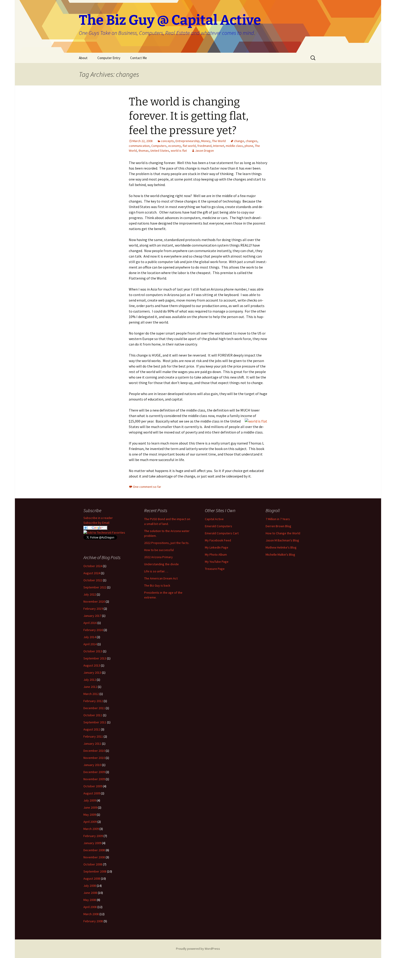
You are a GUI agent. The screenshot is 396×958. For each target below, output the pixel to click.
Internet (218, 146)
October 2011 (92, 715)
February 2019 (93, 609)
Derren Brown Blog (278, 526)
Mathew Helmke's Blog (281, 547)
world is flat (179, 150)
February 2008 (93, 921)
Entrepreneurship (188, 141)
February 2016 (93, 630)
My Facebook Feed (218, 540)
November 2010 (94, 758)
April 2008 (90, 907)
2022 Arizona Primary (158, 557)
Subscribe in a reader (98, 518)
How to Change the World (283, 533)
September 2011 (94, 722)
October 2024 (92, 566)
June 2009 (90, 807)
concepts (167, 141)
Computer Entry (108, 58)
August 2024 (91, 573)
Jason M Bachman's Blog (282, 540)
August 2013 (91, 665)
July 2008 (89, 886)
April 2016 (90, 623)
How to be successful (159, 550)
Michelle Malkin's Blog (280, 554)
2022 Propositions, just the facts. (166, 543)
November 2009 (94, 779)
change (239, 141)
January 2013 (92, 672)
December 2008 (94, 850)
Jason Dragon (204, 150)
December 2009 (94, 772)
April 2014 (90, 644)
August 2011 (91, 729)
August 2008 (91, 878)
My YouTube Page (216, 562)
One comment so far (147, 487)
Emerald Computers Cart (222, 533)
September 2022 (94, 587)
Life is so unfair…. (156, 571)
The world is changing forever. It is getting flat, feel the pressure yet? (188, 116)
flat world (189, 146)
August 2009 (91, 793)
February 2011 (93, 736)
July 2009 (89, 800)
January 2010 (92, 765)
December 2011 (94, 708)
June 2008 (90, 893)
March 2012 (91, 694)
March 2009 (91, 829)
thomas (143, 150)
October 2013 (92, 651)
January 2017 (92, 616)
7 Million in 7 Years (278, 519)
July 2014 (89, 637)
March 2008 (91, 914)
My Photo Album (216, 554)
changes (251, 141)
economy (174, 146)
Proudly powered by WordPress (198, 949)
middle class (234, 146)
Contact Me (138, 58)
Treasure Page (215, 569)
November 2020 (94, 601)
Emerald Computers (218, 526)
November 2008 (94, 857)
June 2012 (90, 687)
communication (139, 146)
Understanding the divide (161, 564)
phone (249, 146)
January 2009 (92, 843)
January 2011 (92, 743)
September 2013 (94, 658)
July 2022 (89, 594)
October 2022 (92, 580)
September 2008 (94, 871)
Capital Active (214, 519)
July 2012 (89, 680)
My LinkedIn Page (216, 547)
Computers (159, 146)
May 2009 (89, 815)
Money (205, 141)
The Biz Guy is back (157, 585)
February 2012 (93, 701)
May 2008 (89, 900)
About (83, 58)
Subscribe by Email (96, 523)
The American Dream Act (161, 578)
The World (219, 141)
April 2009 (90, 822)
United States (159, 150)
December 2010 (94, 751)
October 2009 (92, 786)
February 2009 (93, 836)
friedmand (204, 146)
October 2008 (92, 864)
